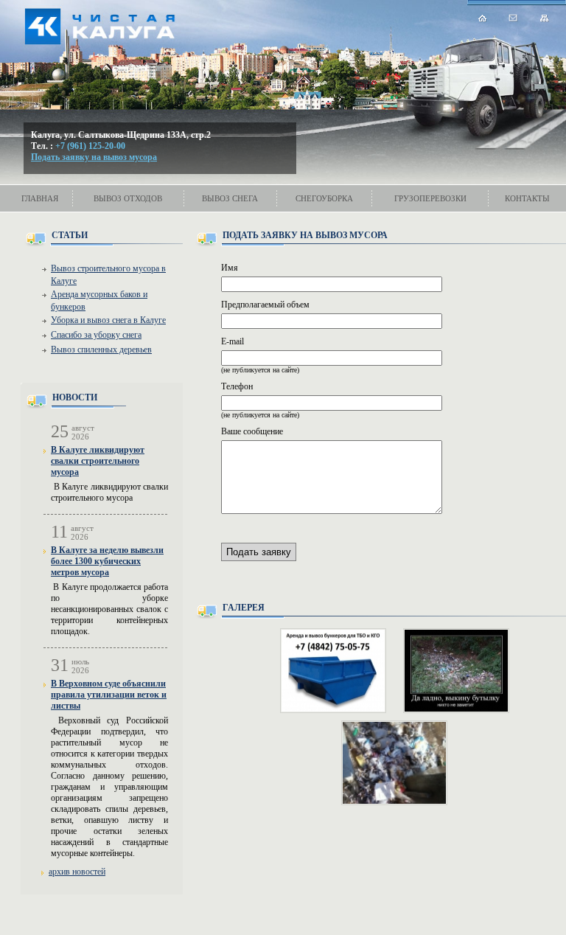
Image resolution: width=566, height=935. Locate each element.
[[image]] (333, 670)
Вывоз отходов (128, 198)
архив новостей (77, 871)
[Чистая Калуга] (139, 33)
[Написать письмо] (513, 17)
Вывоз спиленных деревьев (101, 349)
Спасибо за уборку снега (96, 335)
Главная (39, 198)
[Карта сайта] (544, 18)
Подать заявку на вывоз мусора (94, 157)
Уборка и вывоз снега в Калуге (108, 320)
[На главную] (482, 18)
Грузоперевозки (430, 198)
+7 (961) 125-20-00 (90, 146)
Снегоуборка (324, 198)
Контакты (527, 198)
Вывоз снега (230, 198)
